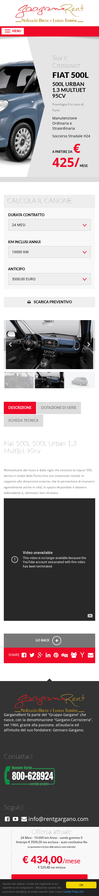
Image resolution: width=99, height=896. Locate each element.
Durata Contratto (26, 215)
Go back (43, 640)
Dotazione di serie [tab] (58, 408)
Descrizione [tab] (19, 408)
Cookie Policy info (73, 891)
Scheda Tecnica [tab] (23, 420)
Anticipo (16, 269)
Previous (10, 344)
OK (81, 885)
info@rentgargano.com (57, 818)
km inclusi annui (24, 242)
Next (88, 344)
